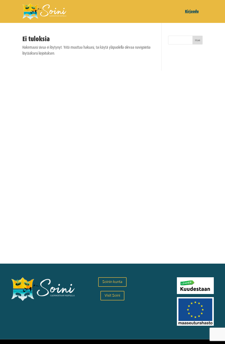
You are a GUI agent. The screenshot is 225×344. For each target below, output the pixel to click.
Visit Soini (112, 295)
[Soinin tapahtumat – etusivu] (44, 18)
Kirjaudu (192, 11)
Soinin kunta (112, 281)
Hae (197, 40)
